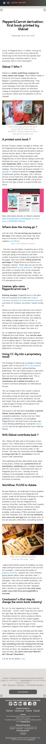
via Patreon (15, 241)
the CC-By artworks (32, 366)
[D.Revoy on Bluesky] (16, 705)
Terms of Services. (11, 738)
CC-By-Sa (19, 728)
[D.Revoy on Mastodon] (11, 705)
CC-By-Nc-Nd (29, 728)
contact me (30, 739)
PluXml (33, 738)
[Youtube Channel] (20, 705)
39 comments (23, 692)
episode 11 (6, 172)
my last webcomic (24, 267)
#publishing (21, 685)
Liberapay (19, 710)
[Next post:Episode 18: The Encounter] (44, 10)
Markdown (40, 685)
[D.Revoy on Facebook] (30, 705)
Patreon (9, 710)
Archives (23, 733)
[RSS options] (35, 705)
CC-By (12, 728)
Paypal (36, 710)
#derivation (12, 685)
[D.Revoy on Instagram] (25, 705)
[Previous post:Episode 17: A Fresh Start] (1, 10)
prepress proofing (9, 573)
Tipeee (29, 710)
